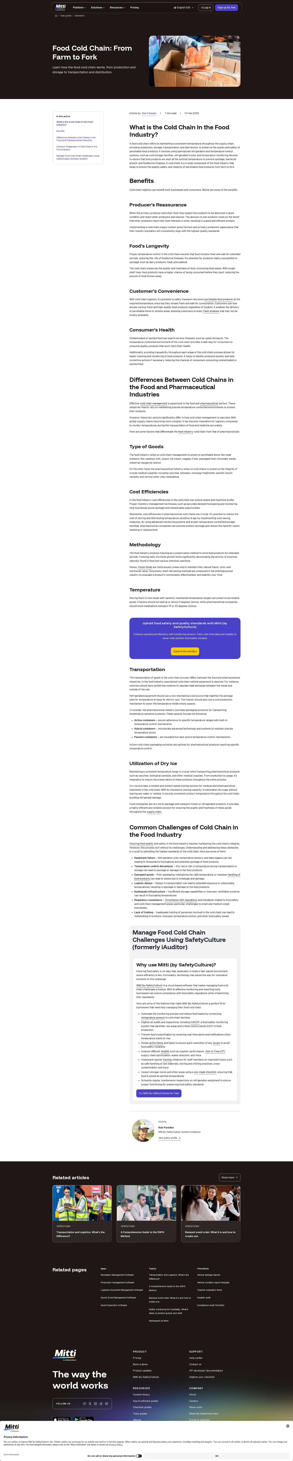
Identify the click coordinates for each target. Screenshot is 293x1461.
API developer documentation (206, 1370)
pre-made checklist (205, 1072)
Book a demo (140, 1364)
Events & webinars (199, 1419)
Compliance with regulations (181, 900)
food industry (185, 431)
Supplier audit (203, 1297)
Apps (103, 1268)
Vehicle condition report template (213, 1282)
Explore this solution (185, 651)
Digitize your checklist (202, 1377)
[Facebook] (101, 1403)
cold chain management (153, 403)
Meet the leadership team (203, 1413)
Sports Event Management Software (118, 1297)
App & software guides (145, 1401)
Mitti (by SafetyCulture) (149, 985)
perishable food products (218, 299)
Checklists (203, 1268)
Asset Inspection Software (114, 1305)
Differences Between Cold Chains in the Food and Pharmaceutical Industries (76, 139)
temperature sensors (153, 1017)
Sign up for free (226, 7)
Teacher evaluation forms (209, 1290)
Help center (196, 1358)
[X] (90, 1403)
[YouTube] (84, 1403)
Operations (79, 15)
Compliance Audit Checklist (210, 1305)
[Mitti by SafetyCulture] (60, 8)
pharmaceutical (209, 403)
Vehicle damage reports (208, 1275)
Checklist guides (142, 1407)
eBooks (137, 1419)
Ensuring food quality (141, 843)
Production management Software (117, 1282)
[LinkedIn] (95, 1403)
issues (216, 1043)
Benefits (60, 131)
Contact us (195, 1364)
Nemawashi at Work (159, 1320)
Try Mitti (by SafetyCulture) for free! (159, 1093)
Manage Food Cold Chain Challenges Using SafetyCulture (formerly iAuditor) (77, 157)
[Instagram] (106, 1403)
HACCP (195, 1022)
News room (195, 1407)
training (167, 1059)
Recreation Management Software (117, 1275)
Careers (193, 1401)
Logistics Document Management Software (122, 1290)
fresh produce (211, 311)
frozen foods (145, 567)
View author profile (168, 1138)
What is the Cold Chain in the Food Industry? (74, 123)
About (192, 1394)
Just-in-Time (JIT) (215, 1051)
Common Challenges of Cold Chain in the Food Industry (76, 148)
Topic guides (65, 15)
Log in (207, 7)
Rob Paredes (149, 113)
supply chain (154, 811)
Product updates (142, 1370)
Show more (228, 1177)
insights (165, 1051)
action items (156, 1043)
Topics (152, 1268)
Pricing (137, 1358)
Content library (141, 1394)
